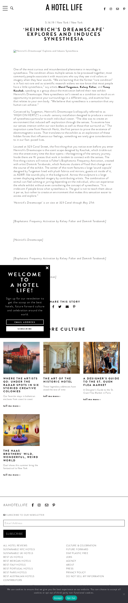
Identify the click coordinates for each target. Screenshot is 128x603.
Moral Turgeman (68, 87)
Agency (71, 561)
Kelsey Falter (88, 87)
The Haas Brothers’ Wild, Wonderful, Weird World (20, 455)
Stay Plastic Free (77, 553)
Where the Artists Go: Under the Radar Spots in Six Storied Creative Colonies (21, 385)
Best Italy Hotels (14, 564)
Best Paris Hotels (15, 572)
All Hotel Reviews (15, 545)
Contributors (12, 580)
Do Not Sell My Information (85, 576)
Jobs (69, 557)
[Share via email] (67, 306)
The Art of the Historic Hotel (57, 380)
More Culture (64, 329)
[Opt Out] (124, 594)
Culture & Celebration (81, 545)
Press (70, 568)
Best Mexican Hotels (17, 561)
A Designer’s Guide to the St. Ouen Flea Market (101, 382)
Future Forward (77, 549)
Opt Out (71, 598)
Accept (58, 598)
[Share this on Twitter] (60, 306)
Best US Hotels (13, 557)
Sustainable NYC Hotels (19, 549)
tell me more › (11, 406)
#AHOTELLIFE (15, 505)
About (70, 564)
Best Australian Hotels (18, 576)
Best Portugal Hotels (18, 568)
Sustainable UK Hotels (18, 553)
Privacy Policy (76, 572)
